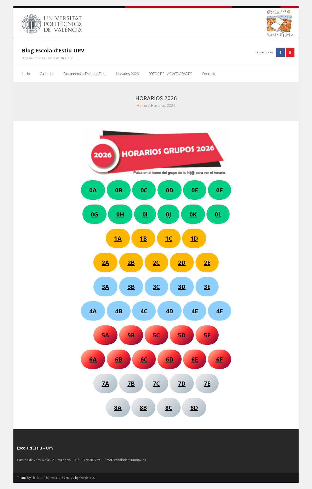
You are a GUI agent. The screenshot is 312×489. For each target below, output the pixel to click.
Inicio (26, 73)
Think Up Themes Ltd (45, 478)
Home (141, 105)
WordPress (87, 478)
